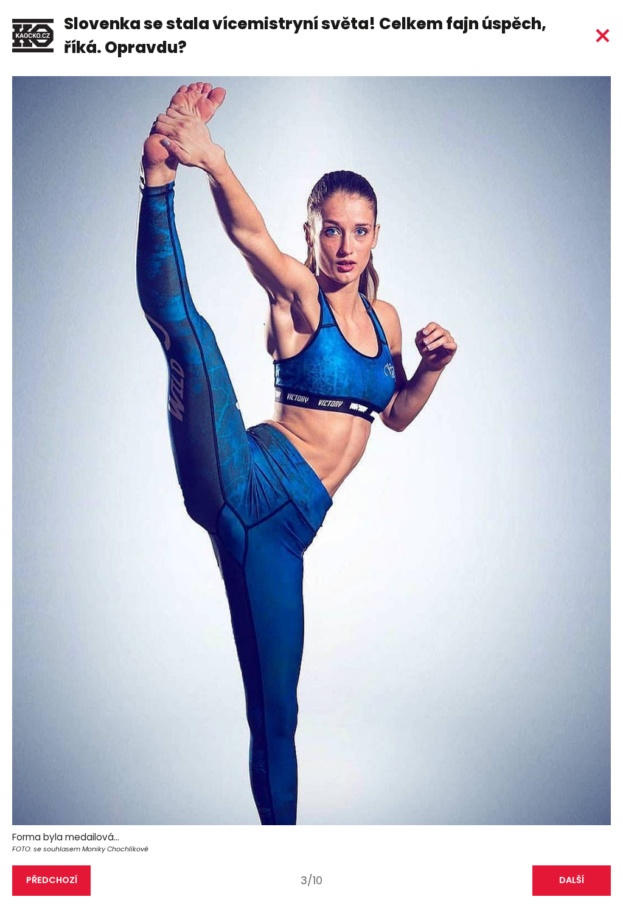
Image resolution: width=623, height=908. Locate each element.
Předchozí (51, 880)
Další (571, 880)
